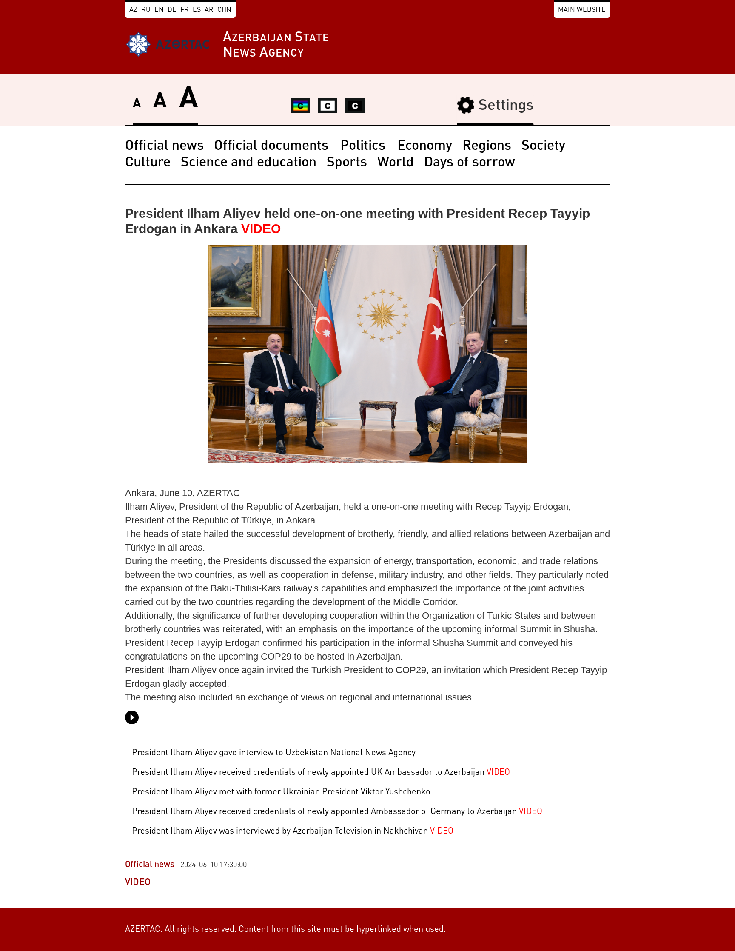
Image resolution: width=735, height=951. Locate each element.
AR (209, 10)
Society (543, 146)
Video (138, 882)
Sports (347, 163)
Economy (424, 146)
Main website (582, 10)
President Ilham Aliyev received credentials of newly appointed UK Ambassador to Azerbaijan (321, 772)
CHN (224, 10)
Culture (148, 163)
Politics (364, 146)
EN (159, 10)
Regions (486, 146)
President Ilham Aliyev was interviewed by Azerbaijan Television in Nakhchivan (292, 831)
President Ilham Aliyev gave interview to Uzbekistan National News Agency (274, 753)
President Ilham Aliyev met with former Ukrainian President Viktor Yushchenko (281, 792)
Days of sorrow (469, 163)
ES (197, 10)
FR (184, 10)
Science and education (248, 163)
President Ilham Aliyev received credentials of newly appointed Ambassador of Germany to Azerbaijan (337, 812)
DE (172, 10)
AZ (133, 10)
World (395, 163)
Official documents (273, 146)
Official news (164, 146)
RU (146, 10)
